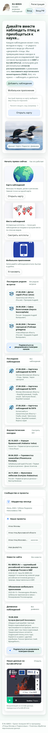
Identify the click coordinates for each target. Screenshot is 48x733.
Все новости (36, 557)
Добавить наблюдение (20, 83)
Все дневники (35, 607)
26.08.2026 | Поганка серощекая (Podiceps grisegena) (26, 327)
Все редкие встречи (34, 282)
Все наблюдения (35, 360)
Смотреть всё (36, 431)
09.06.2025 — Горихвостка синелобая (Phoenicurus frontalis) (20, 458)
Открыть (37, 661)
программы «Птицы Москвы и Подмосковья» (21, 725)
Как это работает (37, 161)
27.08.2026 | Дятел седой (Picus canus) (25, 293)
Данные (11, 146)
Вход (29, 10)
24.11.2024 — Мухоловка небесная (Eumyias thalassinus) (23, 474)
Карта (18, 146)
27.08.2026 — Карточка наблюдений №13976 (27, 407)
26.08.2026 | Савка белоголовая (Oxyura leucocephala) (26, 309)
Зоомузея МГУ (24, 724)
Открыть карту (24, 112)
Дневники (35, 146)
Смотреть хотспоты (18, 235)
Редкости (25, 146)
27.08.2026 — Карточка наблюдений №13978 (27, 370)
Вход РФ (40, 10)
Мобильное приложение (21, 90)
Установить (14, 271)
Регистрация (37, 4)
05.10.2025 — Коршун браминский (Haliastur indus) (22, 442)
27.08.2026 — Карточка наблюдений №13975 (27, 387)
